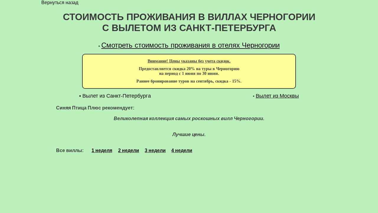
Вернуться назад (59, 2)
